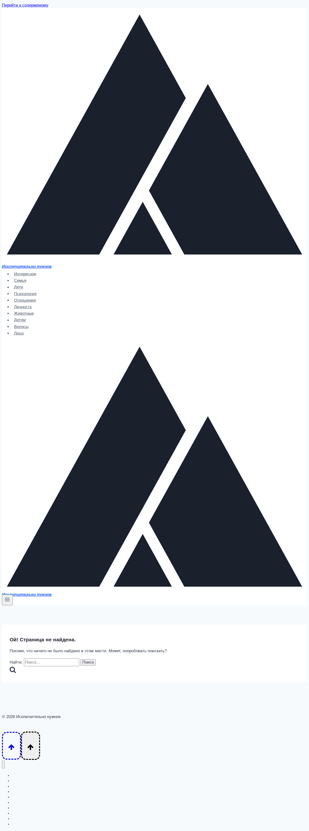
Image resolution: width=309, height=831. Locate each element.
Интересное (25, 274)
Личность (23, 307)
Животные (24, 313)
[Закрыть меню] (3, 765)
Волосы (21, 326)
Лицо (19, 333)
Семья (20, 280)
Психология (25, 294)
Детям (20, 320)
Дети (18, 287)
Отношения (25, 300)
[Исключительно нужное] (154, 259)
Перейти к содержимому (25, 5)
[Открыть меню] (7, 600)
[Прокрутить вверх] (11, 746)
